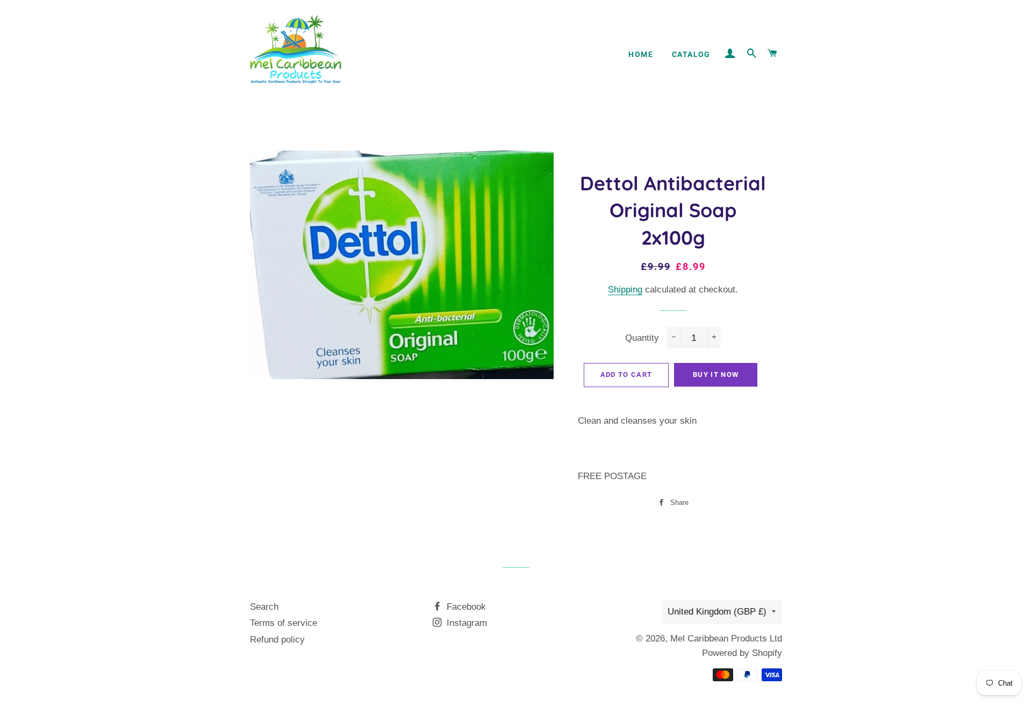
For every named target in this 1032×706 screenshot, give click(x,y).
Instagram (465, 623)
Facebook (465, 607)
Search (264, 607)
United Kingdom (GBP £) (717, 612)
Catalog (691, 54)
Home (640, 54)
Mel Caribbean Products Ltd (726, 638)
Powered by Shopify (742, 653)
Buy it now (716, 374)
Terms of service (283, 623)
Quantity (642, 338)
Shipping (625, 289)
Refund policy (277, 639)
